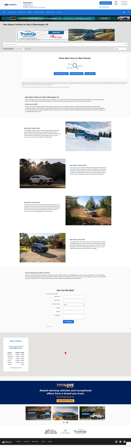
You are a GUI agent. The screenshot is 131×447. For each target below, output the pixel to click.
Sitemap (49, 441)
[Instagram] (124, 442)
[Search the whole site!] (128, 12)
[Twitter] (120, 442)
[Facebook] (116, 442)
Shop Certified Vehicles (76, 73)
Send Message (68, 321)
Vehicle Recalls (35, 441)
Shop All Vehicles (90, 73)
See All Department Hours (16, 367)
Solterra (65, 413)
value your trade (74, 174)
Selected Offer (18, 49)
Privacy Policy (49, 326)
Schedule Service (105, 3)
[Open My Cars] (123, 12)
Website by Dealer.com (7, 442)
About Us (59, 12)
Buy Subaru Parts (105, 7)
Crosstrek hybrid (95, 276)
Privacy (43, 441)
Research (29, 12)
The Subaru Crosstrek (75, 167)
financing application (29, 211)
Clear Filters (28, 49)
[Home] (10, 4)
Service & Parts (50, 12)
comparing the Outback (79, 276)
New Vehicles (12, 12)
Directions (19, 441)
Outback (38, 413)
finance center (99, 246)
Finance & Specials (39, 12)
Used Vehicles (21, 12)
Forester (92, 413)
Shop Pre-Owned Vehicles (61, 73)
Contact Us (26, 441)
